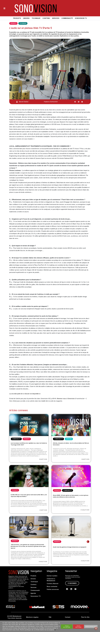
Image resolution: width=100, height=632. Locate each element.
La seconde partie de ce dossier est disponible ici (24, 393)
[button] (75, 101)
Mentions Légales (32, 617)
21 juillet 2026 (85, 510)
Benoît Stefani (23, 102)
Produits (17, 18)
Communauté (67, 18)
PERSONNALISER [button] (90, 626)
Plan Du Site (85, 617)
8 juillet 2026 (43, 561)
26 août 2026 (43, 459)
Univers (26, 18)
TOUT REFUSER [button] (78, 626)
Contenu (46, 18)
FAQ (50, 617)
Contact (67, 617)
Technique (36, 18)
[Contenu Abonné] (88, 541)
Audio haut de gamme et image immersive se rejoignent (69, 547)
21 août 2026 (43, 510)
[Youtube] (75, 589)
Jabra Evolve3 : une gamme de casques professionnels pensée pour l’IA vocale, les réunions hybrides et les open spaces (28, 546)
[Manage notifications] (96, 628)
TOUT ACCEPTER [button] (66, 626)
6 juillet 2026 (85, 560)
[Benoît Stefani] (17, 102)
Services (55, 18)
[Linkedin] (71, 589)
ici (55, 630)
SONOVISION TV (81, 18)
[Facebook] (67, 589)
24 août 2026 (85, 459)
